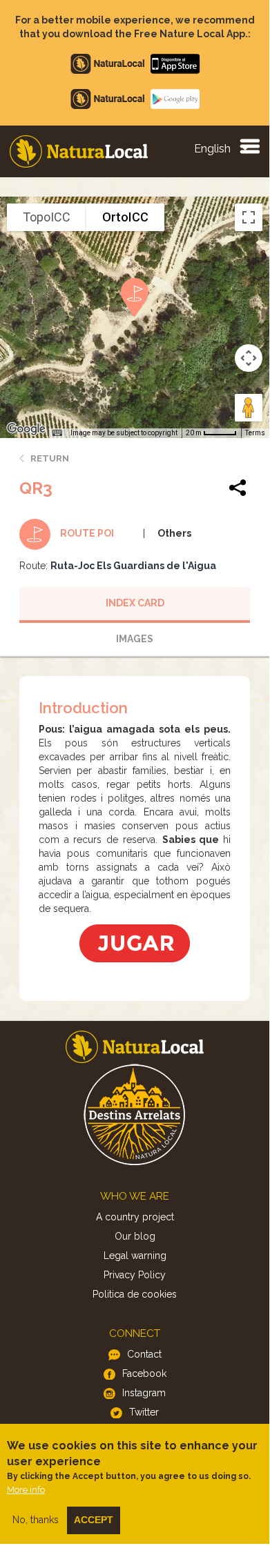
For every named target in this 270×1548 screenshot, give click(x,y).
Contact (144, 1354)
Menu (249, 145)
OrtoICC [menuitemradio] (125, 217)
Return (49, 458)
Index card (135, 602)
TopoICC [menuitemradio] (46, 217)
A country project (135, 1216)
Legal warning (135, 1255)
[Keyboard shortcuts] (57, 433)
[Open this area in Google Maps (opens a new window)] (26, 429)
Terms (255, 433)
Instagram (144, 1392)
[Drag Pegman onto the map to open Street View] (248, 407)
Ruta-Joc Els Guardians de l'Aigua (133, 565)
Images (134, 638)
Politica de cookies (135, 1294)
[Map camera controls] (248, 358)
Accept (93, 1519)
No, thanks (35, 1519)
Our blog (135, 1236)
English (212, 148)
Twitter (144, 1412)
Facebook (144, 1373)
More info (26, 1490)
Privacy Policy (135, 1274)
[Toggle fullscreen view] (248, 217)
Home (79, 151)
